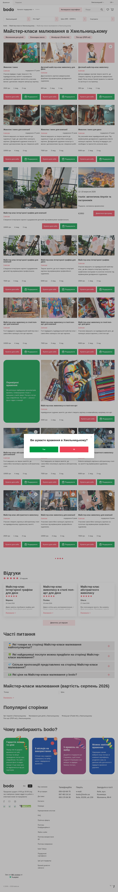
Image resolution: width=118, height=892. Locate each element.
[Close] (91, 436)
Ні (74, 449)
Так (44, 449)
